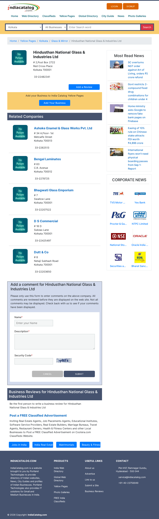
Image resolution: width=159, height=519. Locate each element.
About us (89, 468)
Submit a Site (92, 485)
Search (147, 27)
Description (22, 331)
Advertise (90, 473)
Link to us (90, 479)
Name (18, 317)
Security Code (23, 355)
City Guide (108, 16)
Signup (131, 6)
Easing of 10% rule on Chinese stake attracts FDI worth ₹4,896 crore (137, 135)
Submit (79, 374)
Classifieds (49, 16)
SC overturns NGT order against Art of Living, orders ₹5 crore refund (138, 70)
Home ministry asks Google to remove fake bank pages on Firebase (137, 114)
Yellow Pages (67, 16)
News (121, 16)
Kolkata (43, 40)
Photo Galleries (137, 16)
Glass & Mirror (59, 40)
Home (14, 16)
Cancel (47, 374)
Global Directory (88, 16)
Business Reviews (94, 491)
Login (114, 6)
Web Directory (30, 16)
